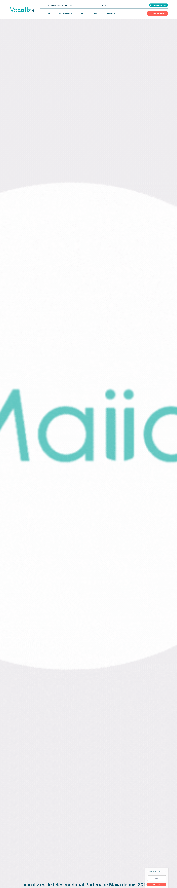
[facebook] (102, 5)
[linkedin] (105, 5)
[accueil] (49, 13)
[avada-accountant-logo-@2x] (22, 7)
